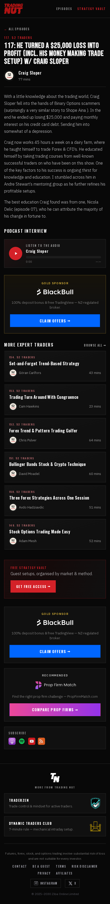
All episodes (16, 29)
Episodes (64, 9)
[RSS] (41, 741)
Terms (61, 866)
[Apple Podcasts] (12, 741)
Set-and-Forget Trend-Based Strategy (44, 363)
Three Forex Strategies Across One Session (49, 497)
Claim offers (53, 320)
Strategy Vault (91, 9)
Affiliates (64, 873)
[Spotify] (21, 741)
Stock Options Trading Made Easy (39, 531)
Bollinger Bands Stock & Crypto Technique (47, 464)
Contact (19, 866)
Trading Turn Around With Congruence (44, 397)
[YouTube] (31, 741)
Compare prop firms (53, 709)
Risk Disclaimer (85, 866)
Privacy (44, 873)
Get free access (31, 586)
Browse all (93, 345)
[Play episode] (15, 253)
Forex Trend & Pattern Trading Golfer (43, 430)
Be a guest (41, 866)
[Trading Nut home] (13, 9)
